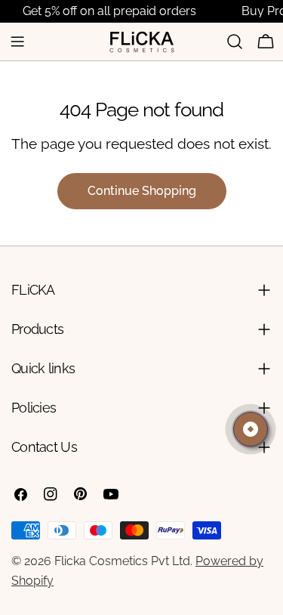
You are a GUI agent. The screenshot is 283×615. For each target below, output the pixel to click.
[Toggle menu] (17, 41)
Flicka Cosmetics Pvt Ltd (122, 561)
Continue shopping (142, 191)
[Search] (235, 41)
